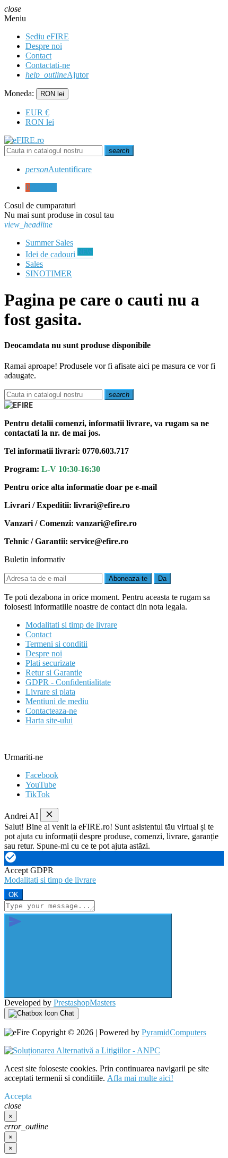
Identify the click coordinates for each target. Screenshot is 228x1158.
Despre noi (43, 45)
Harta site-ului (49, 720)
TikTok (37, 794)
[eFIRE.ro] (24, 140)
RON (39, 121)
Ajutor (57, 74)
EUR (37, 112)
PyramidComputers (174, 1032)
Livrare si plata (50, 691)
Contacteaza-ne (51, 710)
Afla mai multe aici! (140, 1078)
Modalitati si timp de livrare (71, 624)
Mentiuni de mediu (57, 701)
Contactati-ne (47, 65)
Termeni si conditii (56, 643)
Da (162, 578)
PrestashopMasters (85, 1002)
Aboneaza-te (128, 578)
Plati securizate (50, 662)
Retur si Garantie (53, 672)
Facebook (41, 775)
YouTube (40, 784)
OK (13, 895)
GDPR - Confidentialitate (68, 682)
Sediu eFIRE (47, 36)
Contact (38, 55)
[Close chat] (49, 815)
